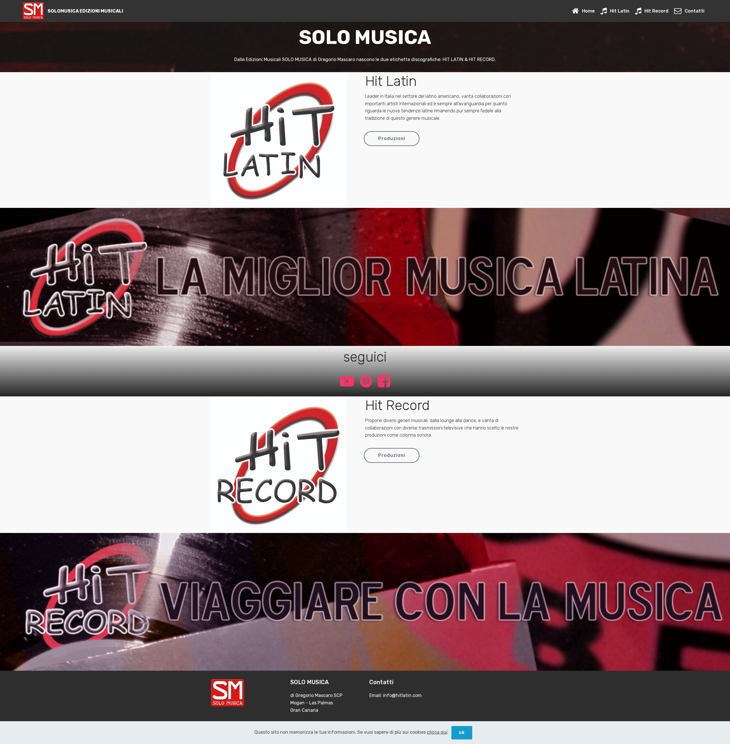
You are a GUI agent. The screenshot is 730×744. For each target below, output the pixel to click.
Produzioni (391, 138)
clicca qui (437, 732)
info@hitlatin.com (402, 695)
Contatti (694, 11)
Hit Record (656, 11)
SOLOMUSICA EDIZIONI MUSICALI (85, 11)
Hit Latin (619, 11)
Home (588, 11)
